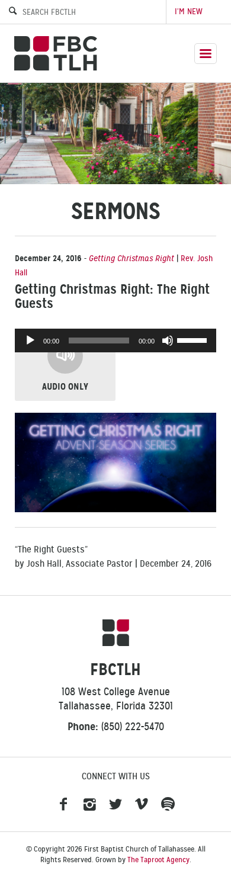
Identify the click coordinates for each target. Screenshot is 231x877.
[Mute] (168, 340)
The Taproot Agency (158, 860)
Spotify (168, 805)
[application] (115, 340)
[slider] (193, 339)
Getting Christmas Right (131, 258)
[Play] (30, 340)
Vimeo (141, 805)
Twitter (115, 805)
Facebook (63, 805)
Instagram (89, 805)
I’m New (189, 12)
